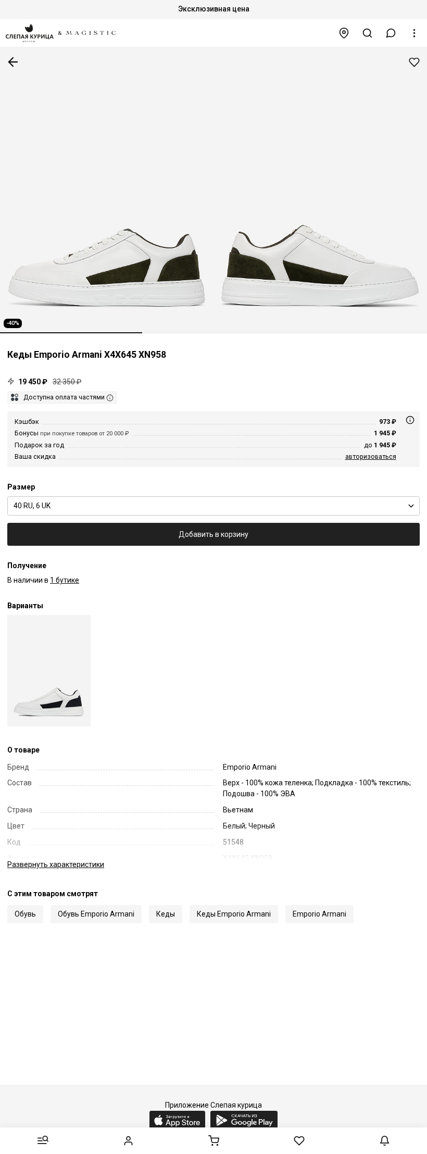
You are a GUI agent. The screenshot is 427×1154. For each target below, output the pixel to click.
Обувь (25, 914)
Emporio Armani (319, 914)
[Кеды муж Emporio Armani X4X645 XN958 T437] (49, 670)
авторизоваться (370, 456)
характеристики (55, 864)
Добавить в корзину (213, 534)
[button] (391, 33)
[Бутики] (344, 33)
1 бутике (64, 580)
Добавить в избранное (414, 62)
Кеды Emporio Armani (234, 914)
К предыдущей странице (13, 62)
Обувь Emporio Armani (96, 914)
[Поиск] (368, 33)
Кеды (165, 914)
